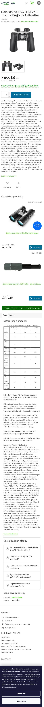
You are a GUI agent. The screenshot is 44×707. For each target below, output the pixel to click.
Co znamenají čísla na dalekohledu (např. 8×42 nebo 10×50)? (22, 560)
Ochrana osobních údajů (9, 656)
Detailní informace (7, 176)
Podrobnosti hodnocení (29, 21)
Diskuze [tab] (11, 315)
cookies (4, 674)
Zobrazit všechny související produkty (22, 308)
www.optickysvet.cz (33, 674)
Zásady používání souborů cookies (13, 659)
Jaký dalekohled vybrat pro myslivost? (21, 570)
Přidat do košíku (22, 95)
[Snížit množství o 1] (9, 96)
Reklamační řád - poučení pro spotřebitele (16, 662)
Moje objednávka (7, 665)
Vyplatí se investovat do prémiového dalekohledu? (20, 588)
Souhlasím (21, 701)
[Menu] (38, 3)
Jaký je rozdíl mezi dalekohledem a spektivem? (21, 579)
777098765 (8, 634)
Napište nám (5, 650)
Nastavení (21, 693)
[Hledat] (26, 3)
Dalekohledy (17, 610)
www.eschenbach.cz (11, 534)
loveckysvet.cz (10, 640)
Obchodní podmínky (8, 653)
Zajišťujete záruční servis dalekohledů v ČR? (20, 598)
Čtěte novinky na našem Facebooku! (17, 637)
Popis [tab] (5, 315)
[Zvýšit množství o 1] (9, 93)
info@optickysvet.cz (12, 630)
